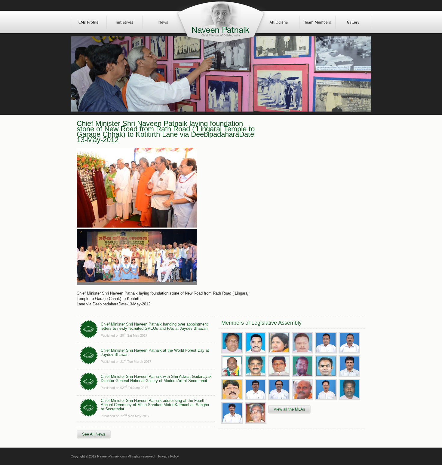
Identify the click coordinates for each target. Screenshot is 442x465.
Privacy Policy (168, 456)
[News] (163, 22)
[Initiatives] (124, 22)
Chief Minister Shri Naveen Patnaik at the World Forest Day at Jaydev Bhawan (155, 352)
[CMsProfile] (88, 22)
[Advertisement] (310, 163)
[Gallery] (353, 22)
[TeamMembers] (317, 22)
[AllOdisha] (278, 22)
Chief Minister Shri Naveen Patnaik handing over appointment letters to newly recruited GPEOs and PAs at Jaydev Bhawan (154, 326)
